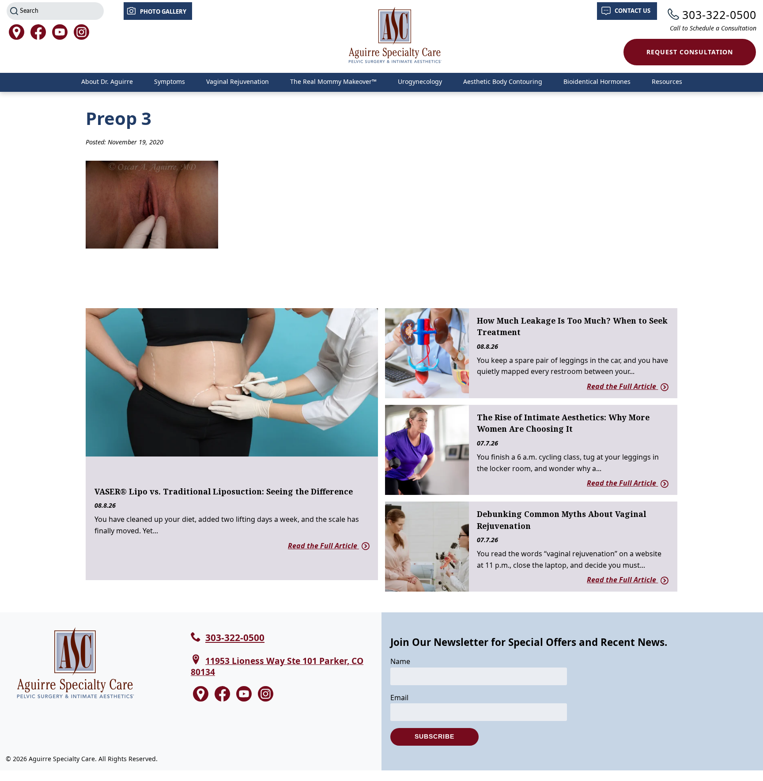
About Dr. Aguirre (107, 81)
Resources (667, 81)
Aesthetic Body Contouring (502, 81)
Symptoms (169, 81)
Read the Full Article (323, 546)
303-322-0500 (719, 14)
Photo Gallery (163, 11)
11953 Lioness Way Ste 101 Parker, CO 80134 (277, 666)
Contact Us (632, 11)
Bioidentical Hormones (597, 81)
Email (399, 697)
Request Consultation (689, 52)
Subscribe (434, 736)
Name (400, 661)
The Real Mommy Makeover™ (333, 81)
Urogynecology (420, 81)
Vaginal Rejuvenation (237, 81)
